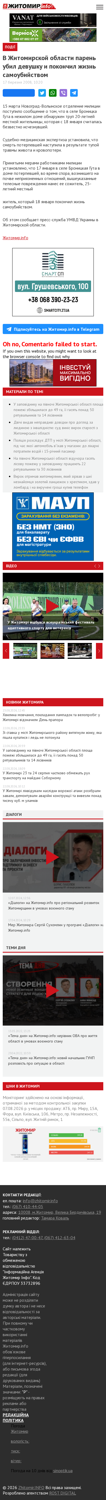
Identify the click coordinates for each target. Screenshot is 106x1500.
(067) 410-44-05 (27, 1206)
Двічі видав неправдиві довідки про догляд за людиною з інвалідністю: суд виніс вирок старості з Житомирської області (56, 428)
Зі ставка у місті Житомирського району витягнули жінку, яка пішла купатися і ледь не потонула (52, 735)
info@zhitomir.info (40, 1200)
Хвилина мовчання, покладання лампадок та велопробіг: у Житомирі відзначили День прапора (51, 717)
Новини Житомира (24, 702)
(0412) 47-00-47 (27, 1237)
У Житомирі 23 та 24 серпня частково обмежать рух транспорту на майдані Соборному (46, 775)
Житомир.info (15, 237)
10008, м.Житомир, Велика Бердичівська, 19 (59, 1212)
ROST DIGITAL (62, 1493)
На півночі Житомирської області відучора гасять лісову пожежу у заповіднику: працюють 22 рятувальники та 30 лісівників (54, 464)
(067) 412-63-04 (59, 1237)
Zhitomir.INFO (31, 1487)
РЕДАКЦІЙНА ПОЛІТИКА (16, 1417)
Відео (11, 565)
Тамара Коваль (55, 1218)
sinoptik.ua (63, 1470)
